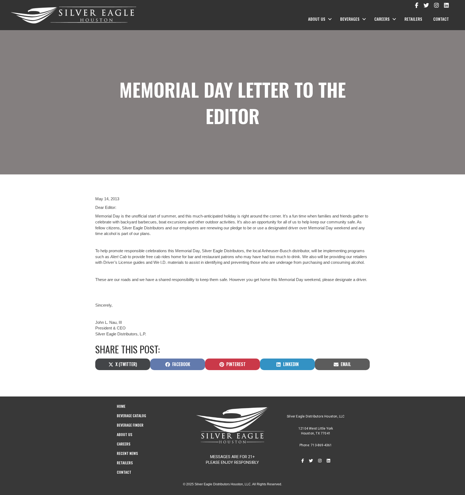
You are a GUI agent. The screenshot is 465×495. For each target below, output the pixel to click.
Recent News (127, 453)
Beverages (350, 19)
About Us (316, 19)
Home (121, 406)
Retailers (413, 19)
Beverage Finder (130, 425)
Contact (441, 19)
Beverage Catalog (131, 415)
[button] (329, 19)
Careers (382, 19)
